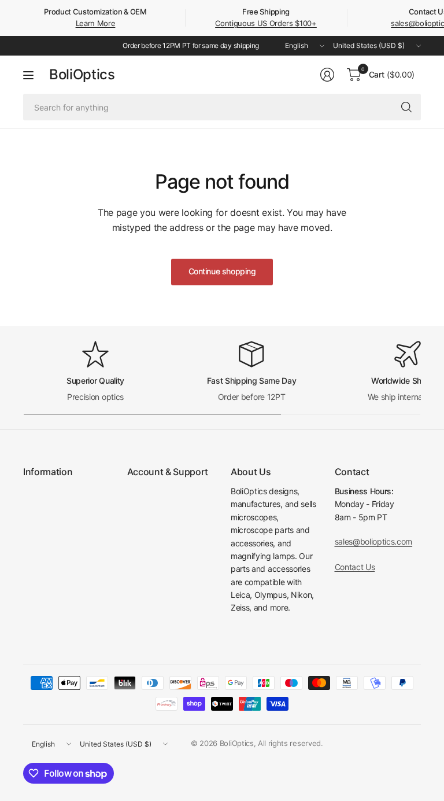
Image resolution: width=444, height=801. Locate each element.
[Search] (406, 107)
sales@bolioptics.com (374, 541)
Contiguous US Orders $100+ (266, 23)
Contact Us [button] (355, 567)
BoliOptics (82, 75)
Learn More (96, 23)
